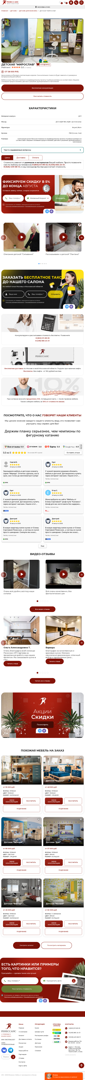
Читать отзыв (12, 664)
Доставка (20, 158)
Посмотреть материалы (56, 945)
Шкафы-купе (39, 1032)
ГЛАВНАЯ (4, 11)
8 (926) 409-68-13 (12, 167)
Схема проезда (70, 1054)
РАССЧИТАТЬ (31, 801)
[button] (40, 263)
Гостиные (38, 1039)
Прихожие (38, 1047)
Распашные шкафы (41, 1035)
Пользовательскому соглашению (34, 206)
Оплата (35, 158)
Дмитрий (55, 519)
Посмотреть (42, 725)
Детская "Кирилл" (55, 781)
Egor (12, 490)
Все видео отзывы (42, 609)
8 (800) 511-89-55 (40, 165)
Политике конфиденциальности (15, 206)
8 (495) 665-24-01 (57, 165)
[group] (22, 237)
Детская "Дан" (53, 842)
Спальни (38, 1050)
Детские (13, 11)
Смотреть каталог (27, 945)
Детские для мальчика (28, 11)
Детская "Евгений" (13, 842)
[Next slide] (81, 237)
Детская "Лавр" (11, 781)
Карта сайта (23, 1066)
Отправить (60, 198)
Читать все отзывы (42, 681)
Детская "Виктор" (13, 904)
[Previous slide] (3, 237)
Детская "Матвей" (55, 904)
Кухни (37, 1028)
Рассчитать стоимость (43, 96)
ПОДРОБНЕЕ (21, 809)
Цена (7, 158)
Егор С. (55, 490)
